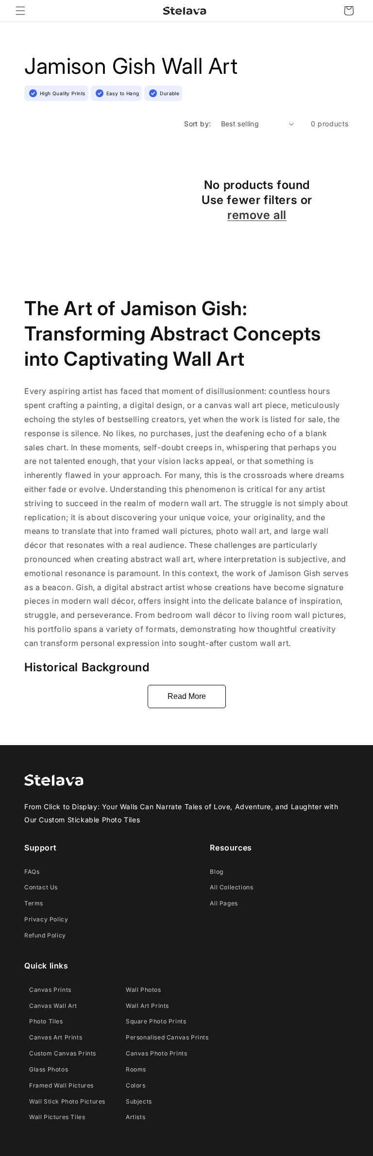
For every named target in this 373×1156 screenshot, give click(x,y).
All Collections (231, 887)
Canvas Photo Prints (156, 1053)
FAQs (31, 871)
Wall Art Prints (147, 1005)
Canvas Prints (50, 989)
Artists (135, 1117)
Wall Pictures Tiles (57, 1117)
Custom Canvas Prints (62, 1053)
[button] (20, 10)
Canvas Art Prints (55, 1037)
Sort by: (197, 123)
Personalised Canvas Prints (167, 1037)
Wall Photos (143, 989)
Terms (33, 903)
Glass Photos (48, 1069)
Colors (136, 1085)
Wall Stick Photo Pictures (67, 1101)
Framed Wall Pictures (61, 1085)
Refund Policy (45, 935)
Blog (216, 871)
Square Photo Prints (156, 1021)
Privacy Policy (46, 919)
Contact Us (41, 887)
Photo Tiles (46, 1021)
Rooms (136, 1069)
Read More (187, 696)
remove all (257, 215)
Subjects (139, 1101)
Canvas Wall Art (53, 1005)
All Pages (223, 903)
